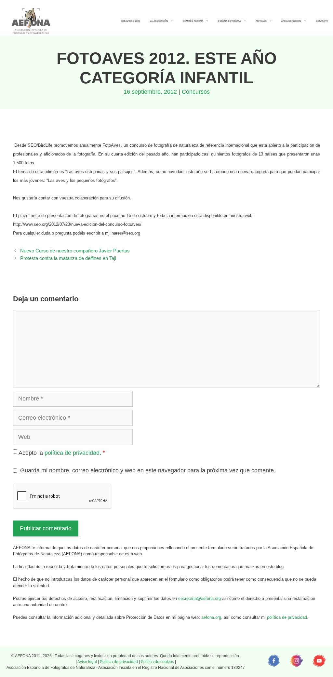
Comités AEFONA (193, 21)
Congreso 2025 (130, 21)
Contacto (322, 21)
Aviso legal (87, 661)
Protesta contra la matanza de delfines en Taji (68, 258)
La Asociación (159, 21)
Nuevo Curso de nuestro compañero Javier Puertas (75, 250)
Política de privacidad (119, 661)
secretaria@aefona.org (199, 598)
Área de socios (291, 21)
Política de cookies (157, 661)
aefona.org (211, 617)
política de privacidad (72, 453)
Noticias (261, 21)
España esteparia (229, 21)
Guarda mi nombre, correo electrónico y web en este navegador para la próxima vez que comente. (147, 470)
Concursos (196, 91)
